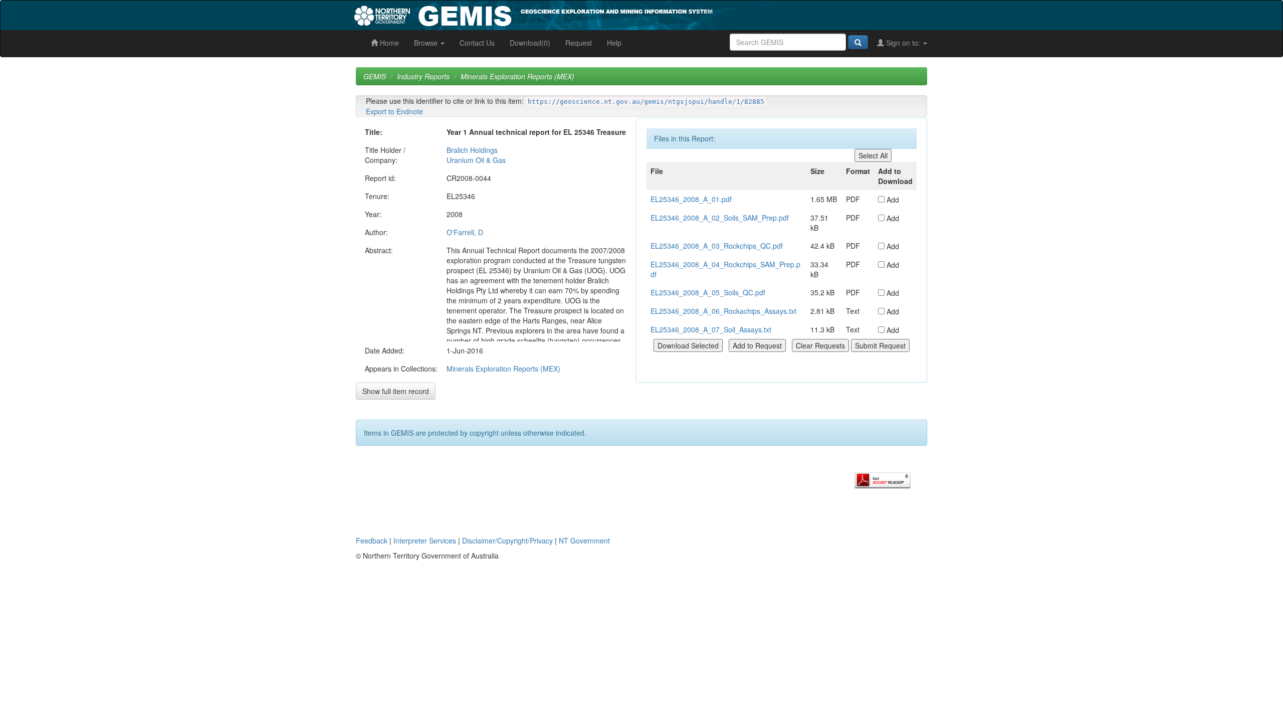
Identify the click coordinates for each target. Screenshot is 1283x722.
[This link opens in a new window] (882, 479)
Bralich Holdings (472, 150)
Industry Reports (423, 76)
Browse (427, 43)
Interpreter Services (424, 540)
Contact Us (477, 43)
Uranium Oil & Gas (476, 160)
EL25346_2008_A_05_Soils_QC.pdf (708, 292)
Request (578, 43)
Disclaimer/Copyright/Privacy (507, 540)
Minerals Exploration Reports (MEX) (517, 76)
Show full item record (395, 391)
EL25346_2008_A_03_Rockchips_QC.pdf (717, 246)
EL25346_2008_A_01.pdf (691, 199)
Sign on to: (903, 43)
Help (614, 43)
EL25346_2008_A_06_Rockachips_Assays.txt (723, 311)
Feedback (371, 540)
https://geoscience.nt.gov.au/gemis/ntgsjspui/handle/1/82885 (646, 101)
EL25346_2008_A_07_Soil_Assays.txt (711, 329)
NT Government (584, 540)
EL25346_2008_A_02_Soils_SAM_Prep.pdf (720, 218)
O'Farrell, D (465, 232)
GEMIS (374, 76)
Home (388, 43)
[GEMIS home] (609, 14)
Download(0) (530, 43)
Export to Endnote (394, 111)
